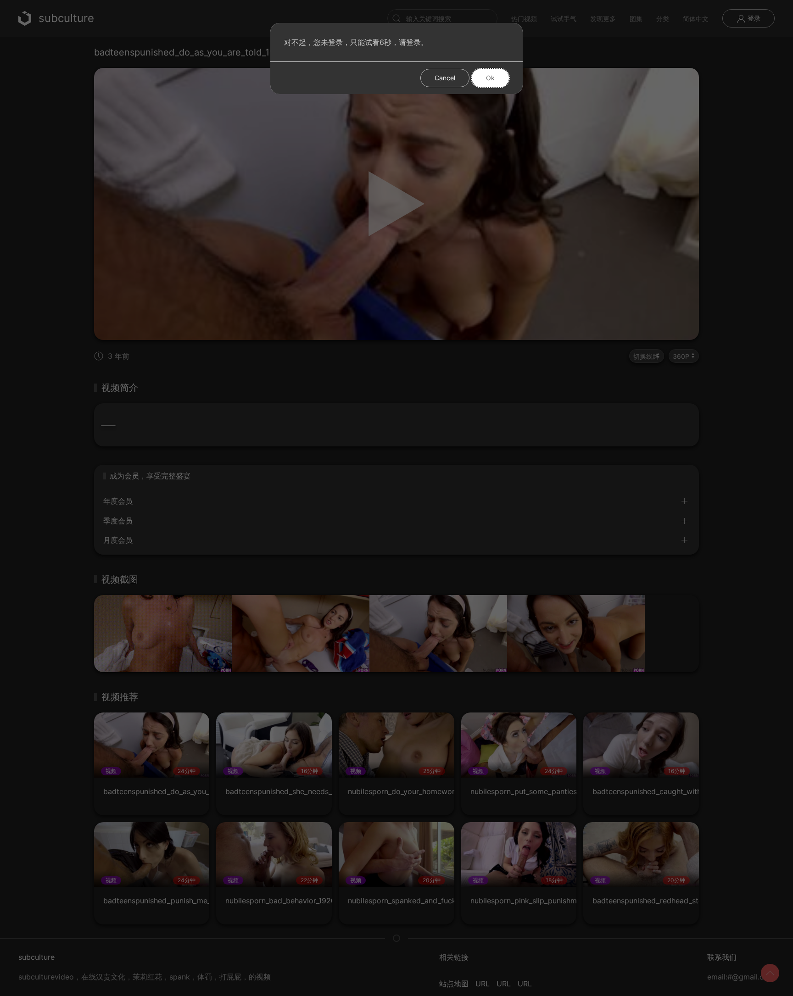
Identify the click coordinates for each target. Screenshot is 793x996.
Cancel (445, 78)
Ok (490, 78)
